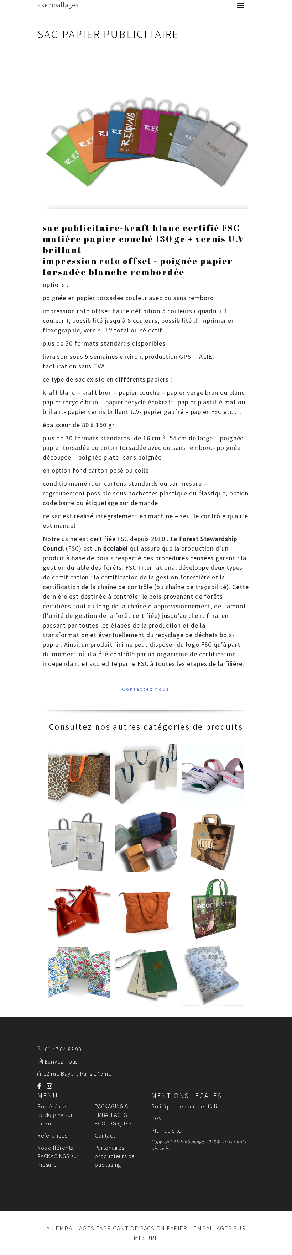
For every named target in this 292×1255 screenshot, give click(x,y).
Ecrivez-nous (61, 1061)
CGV (156, 1118)
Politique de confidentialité (187, 1106)
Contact (105, 1135)
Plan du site (166, 1130)
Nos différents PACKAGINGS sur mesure (58, 1156)
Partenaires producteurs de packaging (115, 1156)
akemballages (58, 5)
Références (52, 1135)
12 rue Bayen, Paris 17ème (77, 1073)
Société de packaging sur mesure (55, 1115)
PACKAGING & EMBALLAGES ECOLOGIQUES (113, 1115)
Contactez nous (146, 689)
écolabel (115, 548)
